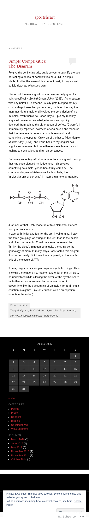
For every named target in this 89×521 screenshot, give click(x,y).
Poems (15, 408)
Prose (25, 305)
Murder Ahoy (51, 315)
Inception (25, 315)
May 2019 (16, 447)
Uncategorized (19, 425)
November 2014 (20, 455)
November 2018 (20, 451)
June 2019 (17, 443)
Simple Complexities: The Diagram (27, 63)
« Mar (11, 398)
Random (16, 416)
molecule (37, 315)
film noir (14, 315)
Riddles (15, 420)
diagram (70, 310)
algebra (23, 310)
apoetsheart (45, 17)
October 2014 (18, 459)
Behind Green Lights (41, 310)
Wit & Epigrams (19, 428)
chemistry (59, 310)
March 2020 (18, 439)
